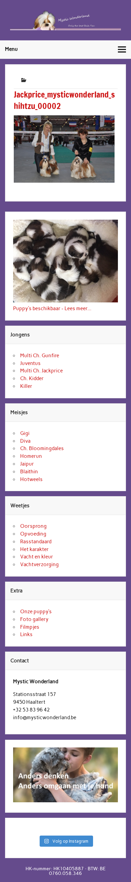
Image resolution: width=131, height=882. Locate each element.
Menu (11, 49)
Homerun (31, 456)
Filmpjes (29, 627)
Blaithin (29, 472)
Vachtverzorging (39, 564)
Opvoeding (33, 534)
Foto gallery (34, 619)
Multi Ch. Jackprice (41, 371)
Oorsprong (33, 526)
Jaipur (27, 464)
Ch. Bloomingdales (42, 448)
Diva (25, 441)
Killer (26, 386)
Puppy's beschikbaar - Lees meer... (52, 308)
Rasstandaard (35, 542)
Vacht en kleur (36, 557)
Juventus (30, 363)
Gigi (25, 433)
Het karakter (34, 549)
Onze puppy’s (36, 612)
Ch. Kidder (32, 378)
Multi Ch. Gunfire (39, 356)
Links (26, 634)
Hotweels (31, 479)
